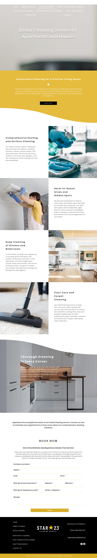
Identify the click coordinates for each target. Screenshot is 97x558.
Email (15, 476)
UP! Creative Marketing (56, 556)
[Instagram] (81, 544)
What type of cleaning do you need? (25, 490)
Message (16, 497)
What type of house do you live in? (24, 483)
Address (16, 470)
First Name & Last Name (21, 464)
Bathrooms (69, 483)
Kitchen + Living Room (52, 490)
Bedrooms (48, 483)
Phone (62, 476)
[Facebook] (84, 544)
